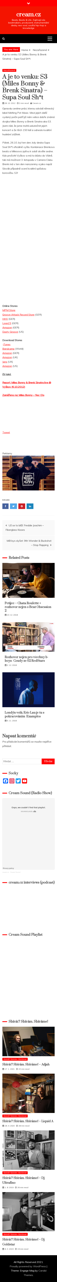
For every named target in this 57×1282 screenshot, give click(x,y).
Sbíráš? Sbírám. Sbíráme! (15, 1059)
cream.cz (28, 14)
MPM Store (8, 310)
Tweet (6, 432)
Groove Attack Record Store (18, 314)
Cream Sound (15, 872)
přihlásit (6, 746)
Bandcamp (8, 348)
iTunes (6, 344)
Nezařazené (9, 70)
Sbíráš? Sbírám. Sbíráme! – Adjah (26, 1065)
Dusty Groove (10, 331)
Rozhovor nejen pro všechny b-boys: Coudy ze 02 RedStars (26, 659)
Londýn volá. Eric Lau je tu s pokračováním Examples (24, 714)
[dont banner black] (28, 493)
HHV (5, 318)
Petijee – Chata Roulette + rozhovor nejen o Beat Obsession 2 (28, 607)
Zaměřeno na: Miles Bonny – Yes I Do (23, 395)
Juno (4, 361)
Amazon (7, 327)
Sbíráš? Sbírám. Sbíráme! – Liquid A (27, 1121)
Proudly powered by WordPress (28, 1266)
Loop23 (6, 323)
